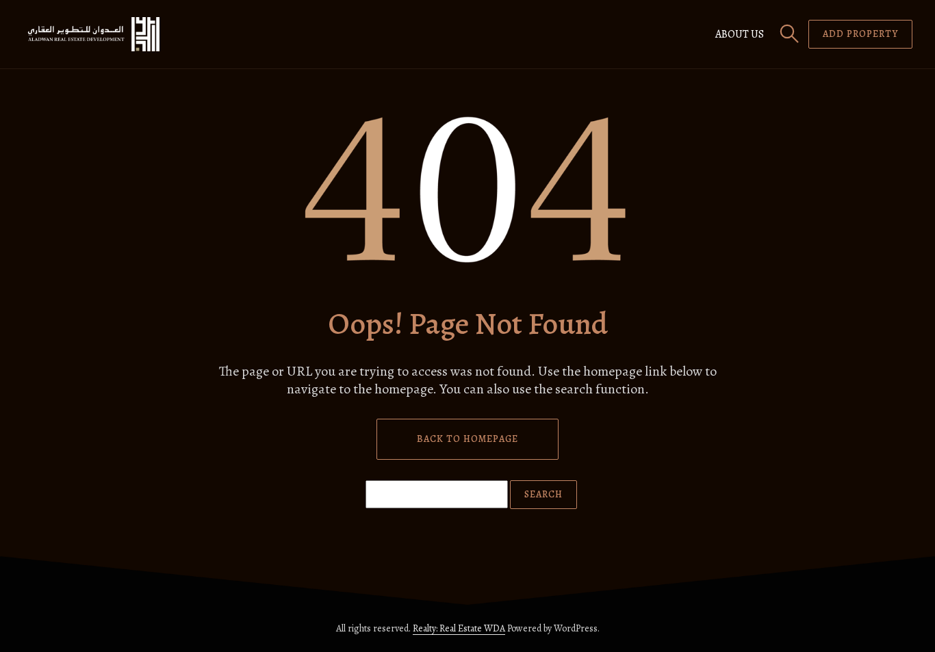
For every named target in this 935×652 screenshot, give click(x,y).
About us (739, 34)
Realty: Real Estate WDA (459, 628)
